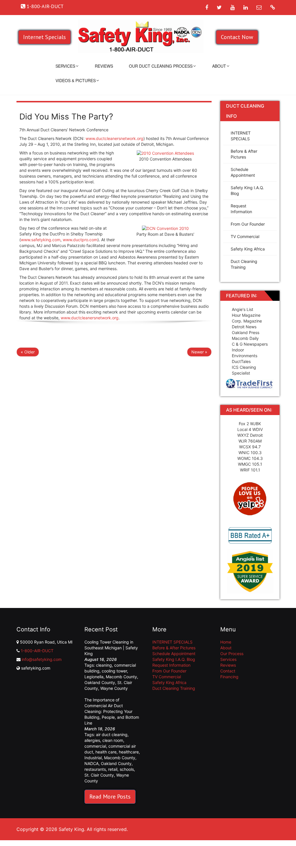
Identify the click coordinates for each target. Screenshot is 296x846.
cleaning (104, 665)
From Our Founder (248, 224)
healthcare (129, 751)
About (219, 66)
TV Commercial (245, 236)
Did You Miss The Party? (66, 116)
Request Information (241, 208)
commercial (95, 746)
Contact (227, 670)
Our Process (231, 653)
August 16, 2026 (100, 659)
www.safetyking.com (40, 239)
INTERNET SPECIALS (241, 135)
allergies (92, 740)
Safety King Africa (248, 248)
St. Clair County (99, 775)
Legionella (93, 676)
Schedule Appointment (243, 172)
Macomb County (121, 676)
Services (65, 66)
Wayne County (114, 688)
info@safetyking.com (42, 659)
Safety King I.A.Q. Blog (247, 190)
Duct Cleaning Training (244, 264)
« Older (28, 351)
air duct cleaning (111, 734)
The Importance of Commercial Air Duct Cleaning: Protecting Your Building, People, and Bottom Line (111, 711)
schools (127, 769)
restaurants (95, 769)
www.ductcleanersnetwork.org (114, 138)
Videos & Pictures (76, 80)
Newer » (199, 351)
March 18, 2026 (99, 728)
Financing (229, 676)
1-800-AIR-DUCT (37, 650)
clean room (112, 740)
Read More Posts (110, 796)
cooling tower (114, 670)
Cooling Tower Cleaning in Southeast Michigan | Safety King (111, 647)
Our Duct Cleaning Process (161, 66)
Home (225, 641)
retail (112, 769)
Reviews (104, 66)
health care (105, 751)
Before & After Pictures (244, 154)
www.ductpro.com (80, 239)
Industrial (93, 757)
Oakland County (99, 682)
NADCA (91, 763)
